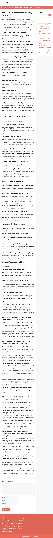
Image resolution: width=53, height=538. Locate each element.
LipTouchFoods (6, 3)
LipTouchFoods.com (25, 536)
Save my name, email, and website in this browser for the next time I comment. (18, 506)
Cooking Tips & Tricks (9, 7)
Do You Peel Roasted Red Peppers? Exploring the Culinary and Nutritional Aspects (45, 52)
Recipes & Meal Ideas (18, 7)
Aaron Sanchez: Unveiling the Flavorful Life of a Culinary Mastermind (44, 35)
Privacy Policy (38, 7)
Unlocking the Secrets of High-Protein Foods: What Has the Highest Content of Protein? (45, 25)
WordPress (36, 536)
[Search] (49, 15)
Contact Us (31, 7)
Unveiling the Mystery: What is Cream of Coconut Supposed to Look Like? (45, 30)
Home (2, 7)
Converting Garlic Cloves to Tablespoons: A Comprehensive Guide (45, 47)
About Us (26, 7)
